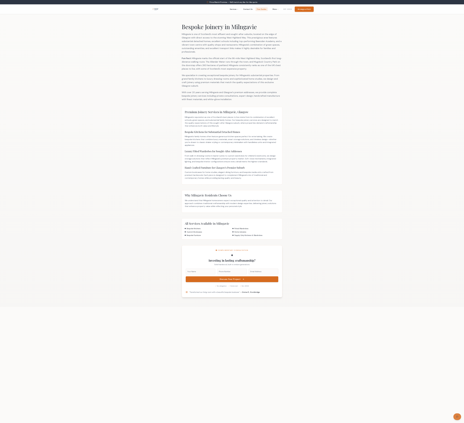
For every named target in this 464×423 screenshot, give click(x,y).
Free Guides (261, 9)
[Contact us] (457, 416)
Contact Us (248, 9)
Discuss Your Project (230, 279)
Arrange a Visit (304, 9)
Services (233, 9)
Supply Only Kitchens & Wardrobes (248, 235)
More (275, 9)
